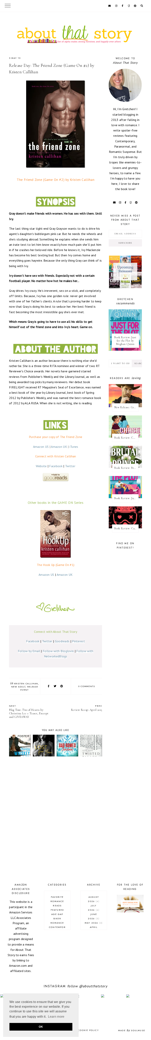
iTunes (74, 447)
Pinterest (78, 641)
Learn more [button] (56, 1016)
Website (41, 466)
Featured (57, 909)
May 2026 (93, 922)
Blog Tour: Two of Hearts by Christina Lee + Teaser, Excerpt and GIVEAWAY (28, 711)
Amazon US (41, 447)
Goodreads (62, 641)
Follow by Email (29, 651)
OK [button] (41, 1026)
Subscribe (125, 243)
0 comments (86, 686)
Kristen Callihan (26, 683)
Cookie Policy (88, 1030)
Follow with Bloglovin (58, 651)
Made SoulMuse (131, 1030)
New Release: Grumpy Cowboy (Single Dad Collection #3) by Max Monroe (126, 407)
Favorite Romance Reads (57, 901)
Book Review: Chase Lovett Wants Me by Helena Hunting (126, 437)
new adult (18, 686)
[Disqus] (55, 821)
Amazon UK (59, 447)
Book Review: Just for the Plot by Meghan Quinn (125, 341)
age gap (57, 914)
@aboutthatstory (93, 986)
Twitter (70, 466)
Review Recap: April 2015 (86, 708)
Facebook (55, 466)
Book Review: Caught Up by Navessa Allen (126, 528)
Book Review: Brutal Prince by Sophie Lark (126, 468)
